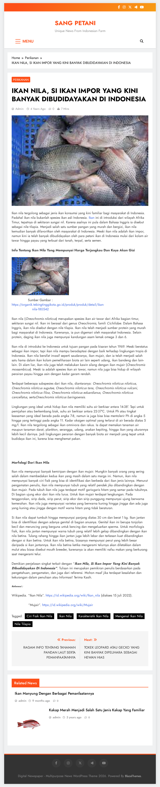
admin (19, 109)
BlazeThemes (133, 776)
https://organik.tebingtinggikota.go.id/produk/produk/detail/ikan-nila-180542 (58, 307)
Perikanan (21, 80)
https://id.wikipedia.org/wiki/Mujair (67, 604)
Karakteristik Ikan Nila (94, 616)
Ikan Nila (65, 616)
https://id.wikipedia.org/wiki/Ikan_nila (73, 595)
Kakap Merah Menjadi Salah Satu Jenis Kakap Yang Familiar (97, 710)
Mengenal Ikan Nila (129, 616)
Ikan (91, 217)
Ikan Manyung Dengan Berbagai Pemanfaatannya (54, 693)
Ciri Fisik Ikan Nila (39, 616)
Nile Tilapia (23, 624)
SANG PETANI (75, 23)
